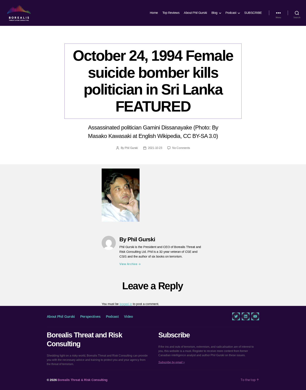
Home (154, 13)
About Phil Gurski (195, 13)
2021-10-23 (155, 147)
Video (128, 316)
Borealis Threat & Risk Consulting (82, 380)
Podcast (230, 13)
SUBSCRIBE (253, 13)
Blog (214, 13)
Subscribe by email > (171, 362)
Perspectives (90, 316)
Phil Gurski (131, 147)
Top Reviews (171, 13)
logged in (126, 304)
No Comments (181, 147)
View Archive (130, 264)
